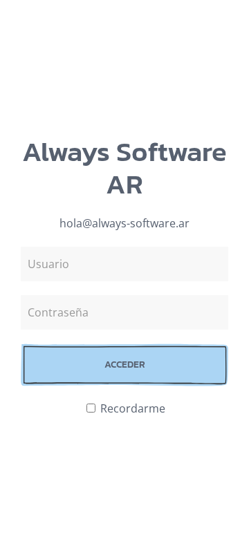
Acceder (124, 364)
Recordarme (131, 408)
